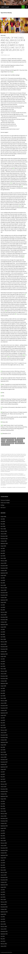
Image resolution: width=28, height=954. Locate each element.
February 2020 (4, 700)
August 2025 (3, 546)
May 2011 (3, 938)
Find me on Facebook (5, 500)
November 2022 (4, 619)
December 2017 (4, 759)
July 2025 (3, 548)
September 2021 (4, 654)
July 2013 (3, 889)
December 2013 (4, 877)
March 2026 (3, 528)
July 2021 (3, 658)
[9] (15, 314)
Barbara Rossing (21, 438)
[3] (11, 183)
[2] (13, 168)
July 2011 (3, 936)
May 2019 (3, 722)
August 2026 (3, 516)
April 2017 (3, 779)
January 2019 (3, 732)
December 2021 (4, 646)
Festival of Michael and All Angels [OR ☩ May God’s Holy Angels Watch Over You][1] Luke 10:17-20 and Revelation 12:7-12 (13, 45)
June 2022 (3, 631)
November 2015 (4, 820)
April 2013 (3, 897)
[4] (22, 186)
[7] (25, 294)
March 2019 (3, 727)
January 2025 (3, 563)
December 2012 (4, 906)
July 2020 (3, 688)
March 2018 (3, 752)
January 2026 (3, 533)
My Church (3, 507)
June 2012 (3, 919)
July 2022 (3, 629)
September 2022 (4, 624)
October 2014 (4, 852)
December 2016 (4, 789)
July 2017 (3, 771)
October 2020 (4, 681)
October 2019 (4, 710)
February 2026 (4, 531)
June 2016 (3, 803)
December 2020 (4, 676)
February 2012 (4, 926)
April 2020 (3, 695)
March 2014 (3, 870)
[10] (24, 355)
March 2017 (3, 781)
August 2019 (3, 715)
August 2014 (3, 857)
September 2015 (4, 825)
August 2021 (3, 656)
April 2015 (3, 838)
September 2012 (4, 911)
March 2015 (3, 840)
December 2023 (4, 592)
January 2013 (3, 904)
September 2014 (4, 855)
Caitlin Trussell (5, 7)
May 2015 (3, 835)
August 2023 (3, 602)
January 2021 (3, 673)
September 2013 (4, 884)
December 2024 (4, 565)
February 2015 (4, 843)
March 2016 (3, 811)
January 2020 (3, 703)
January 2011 (3, 946)
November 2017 (4, 762)
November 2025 (4, 538)
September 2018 (4, 742)
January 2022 (3, 644)
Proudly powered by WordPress (6, 952)
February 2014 (4, 872)
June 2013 (3, 892)
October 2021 (4, 651)
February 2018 (4, 754)
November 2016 (4, 791)
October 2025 (4, 541)
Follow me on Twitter (5, 502)
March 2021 (3, 668)
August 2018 (3, 744)
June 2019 (3, 720)
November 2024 (4, 568)
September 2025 (4, 543)
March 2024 (3, 585)
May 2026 (3, 523)
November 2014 (4, 850)
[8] (5, 310)
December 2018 (4, 735)
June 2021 (3, 661)
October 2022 (4, 622)
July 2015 (3, 830)
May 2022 (3, 634)
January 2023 (3, 614)
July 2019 (3, 717)
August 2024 (3, 575)
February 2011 (4, 943)
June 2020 (3, 690)
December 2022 (4, 617)
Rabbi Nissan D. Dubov (20, 443)
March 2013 (3, 899)
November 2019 (4, 708)
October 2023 (4, 597)
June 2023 (3, 607)
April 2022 (3, 636)
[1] (12, 71)
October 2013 (4, 882)
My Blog (2, 505)
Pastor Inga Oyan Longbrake (8, 443)
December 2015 (4, 818)
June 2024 (3, 580)
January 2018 (3, 757)
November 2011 (4, 931)
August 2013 (3, 887)
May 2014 (3, 865)
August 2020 (3, 685)
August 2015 (3, 828)
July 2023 (3, 604)
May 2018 (3, 747)
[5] (20, 206)
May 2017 (3, 776)
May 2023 (3, 609)
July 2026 (3, 519)
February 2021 (4, 671)
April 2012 (3, 921)
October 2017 (4, 764)
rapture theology (5, 444)
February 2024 (4, 587)
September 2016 (4, 796)
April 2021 (3, 666)
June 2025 (3, 550)
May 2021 (3, 663)
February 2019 (4, 730)
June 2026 (3, 521)
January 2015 (3, 845)
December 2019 (4, 705)
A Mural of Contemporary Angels (9, 438)
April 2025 (3, 555)
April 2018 (3, 749)
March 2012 (3, 924)
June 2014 (3, 862)
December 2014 (4, 848)
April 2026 (3, 526)
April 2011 (3, 941)
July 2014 (3, 860)
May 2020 (3, 693)
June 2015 (3, 833)
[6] (23, 256)
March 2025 (3, 558)
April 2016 (3, 808)
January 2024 (3, 590)
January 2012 (3, 929)
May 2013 (3, 894)
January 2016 (3, 816)
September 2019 (4, 712)
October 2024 (4, 570)
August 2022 (3, 627)
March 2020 (3, 698)
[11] (8, 356)
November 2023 (4, 595)
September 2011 (4, 933)
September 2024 (4, 573)
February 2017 (4, 784)
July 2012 (3, 916)
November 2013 (4, 879)
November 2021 (4, 649)
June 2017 (3, 774)
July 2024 (3, 577)
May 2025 (3, 553)
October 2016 (4, 793)
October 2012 (4, 909)
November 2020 (4, 678)
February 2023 (4, 612)
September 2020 (4, 683)
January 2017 (3, 786)
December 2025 (4, 536)
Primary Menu (26, 7)
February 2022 (4, 641)
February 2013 (4, 902)
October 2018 (4, 739)
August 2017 (3, 769)
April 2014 (3, 867)
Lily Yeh (3, 441)
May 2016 (3, 806)
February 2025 (4, 560)
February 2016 (4, 813)
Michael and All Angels (11, 441)
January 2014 (3, 875)
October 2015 (4, 823)
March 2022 (3, 639)
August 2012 (3, 914)
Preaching (3, 35)
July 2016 (3, 801)
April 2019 (3, 725)
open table (20, 441)
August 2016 (3, 798)
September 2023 (4, 600)
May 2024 (3, 582)
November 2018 (4, 737)
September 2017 (4, 766)
